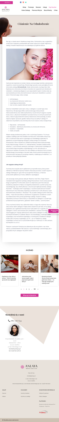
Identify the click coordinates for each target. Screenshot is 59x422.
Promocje (31, 7)
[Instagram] (55, 420)
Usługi (45, 7)
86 (35, 289)
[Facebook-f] (47, 420)
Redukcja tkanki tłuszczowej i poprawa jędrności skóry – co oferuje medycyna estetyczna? (49, 280)
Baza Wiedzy (48, 10)
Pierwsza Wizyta (37, 10)
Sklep (24, 7)
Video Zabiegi (25, 10)
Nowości (38, 7)
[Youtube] (51, 420)
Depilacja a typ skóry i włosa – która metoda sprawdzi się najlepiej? (9, 278)
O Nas (55, 10)
